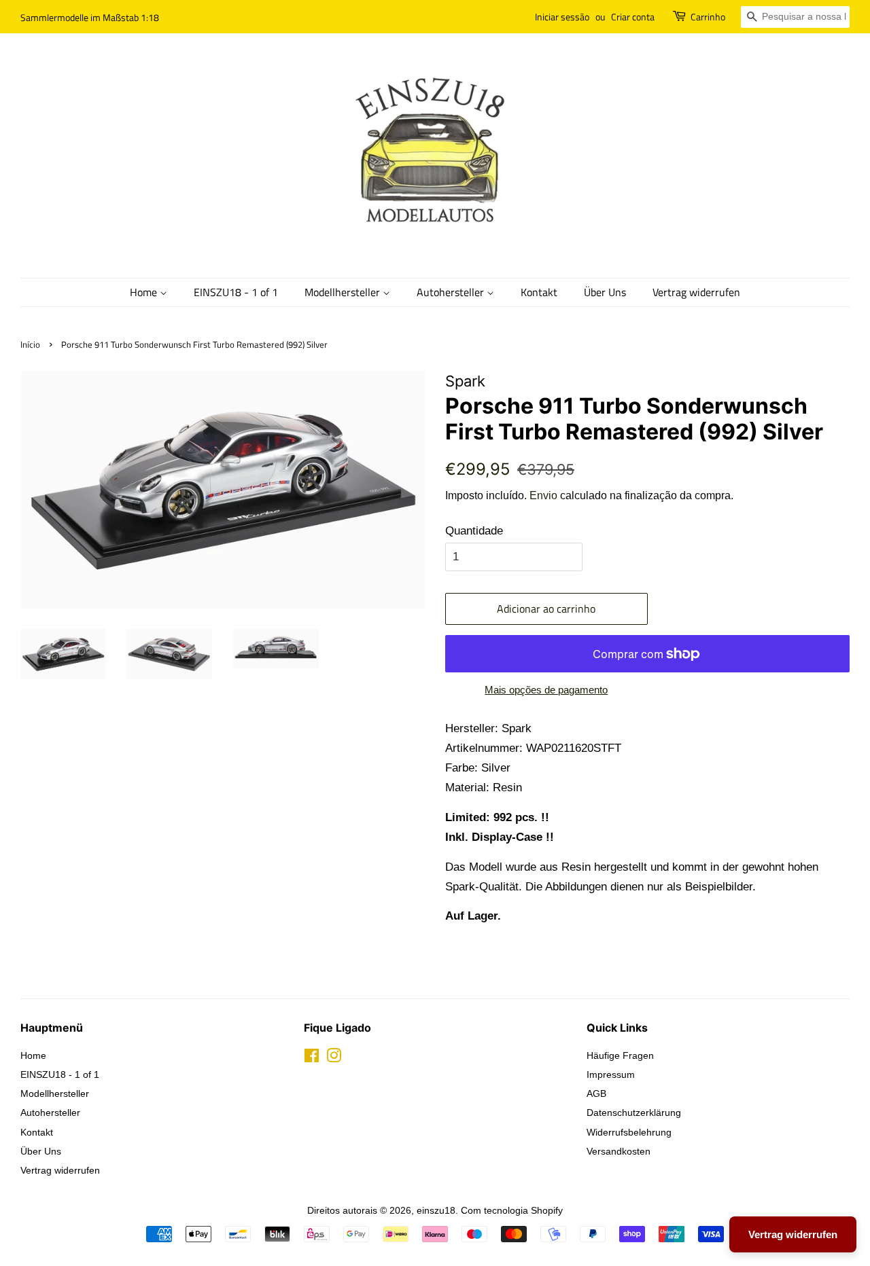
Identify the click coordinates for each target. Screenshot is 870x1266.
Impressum (611, 1074)
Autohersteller (452, 292)
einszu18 (436, 1210)
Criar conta (633, 17)
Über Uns (605, 292)
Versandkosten (618, 1151)
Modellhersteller (343, 292)
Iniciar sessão (562, 17)
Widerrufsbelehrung (629, 1132)
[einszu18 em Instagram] (333, 1058)
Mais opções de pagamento (546, 689)
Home (145, 292)
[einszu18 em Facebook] (311, 1058)
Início (30, 344)
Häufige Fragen (620, 1055)
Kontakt (539, 292)
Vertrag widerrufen (696, 292)
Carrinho (708, 17)
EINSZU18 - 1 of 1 (236, 292)
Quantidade (474, 530)
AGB (596, 1093)
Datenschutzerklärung (634, 1112)
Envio (543, 495)
